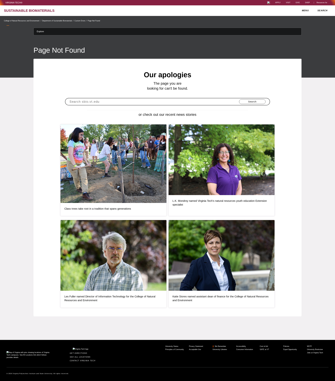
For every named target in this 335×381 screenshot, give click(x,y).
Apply (278, 3)
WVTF (309, 346)
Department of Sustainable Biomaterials (58, 21)
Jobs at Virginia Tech (315, 353)
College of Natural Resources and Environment (22, 21)
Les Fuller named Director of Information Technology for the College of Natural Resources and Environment (109, 298)
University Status (171, 346)
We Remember (220, 346)
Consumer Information (244, 349)
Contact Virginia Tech (83, 361)
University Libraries (220, 349)
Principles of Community (174, 349)
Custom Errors (80, 21)
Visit (288, 3)
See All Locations (81, 357)
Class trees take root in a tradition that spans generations (97, 208)
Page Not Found (94, 21)
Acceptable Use (195, 349)
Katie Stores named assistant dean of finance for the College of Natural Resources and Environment (220, 298)
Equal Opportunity (290, 349)
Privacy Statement (196, 346)
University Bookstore (315, 349)
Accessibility (241, 346)
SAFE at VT (264, 349)
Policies (286, 346)
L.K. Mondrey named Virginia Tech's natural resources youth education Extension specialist (219, 202)
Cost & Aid (264, 346)
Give (298, 3)
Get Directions (79, 353)
